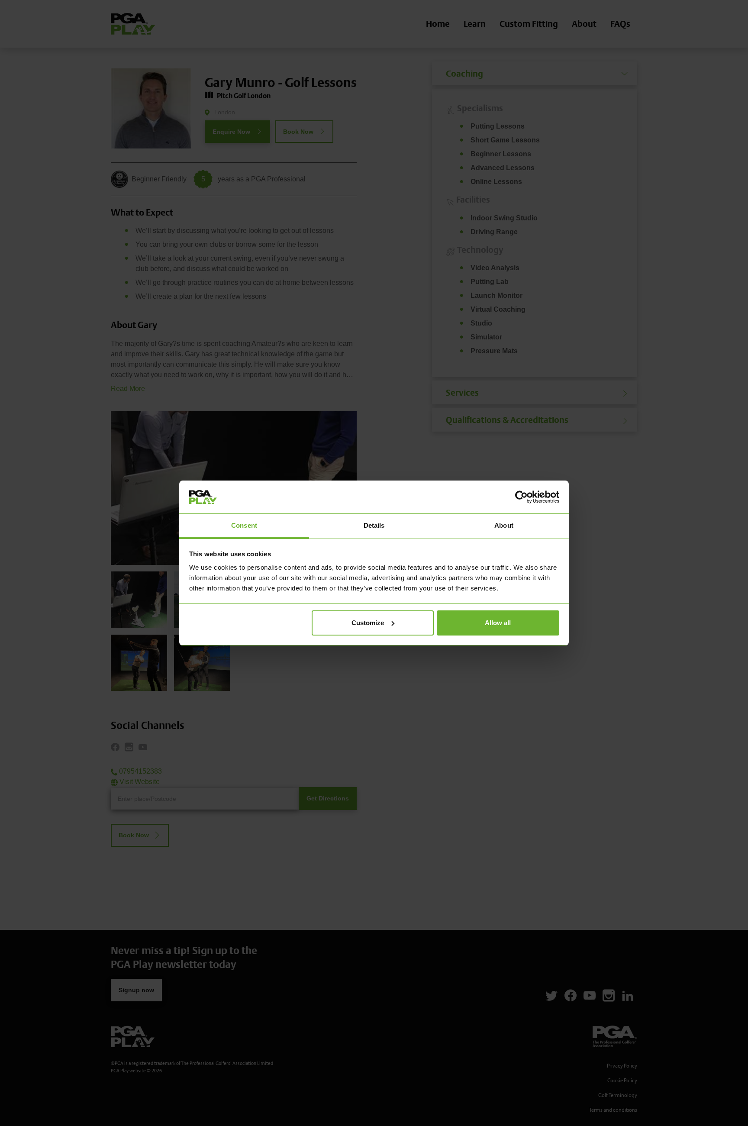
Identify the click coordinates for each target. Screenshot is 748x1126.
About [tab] (503, 525)
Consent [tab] (244, 525)
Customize (367, 622)
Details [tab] (374, 525)
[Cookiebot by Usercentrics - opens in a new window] (521, 496)
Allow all (498, 622)
